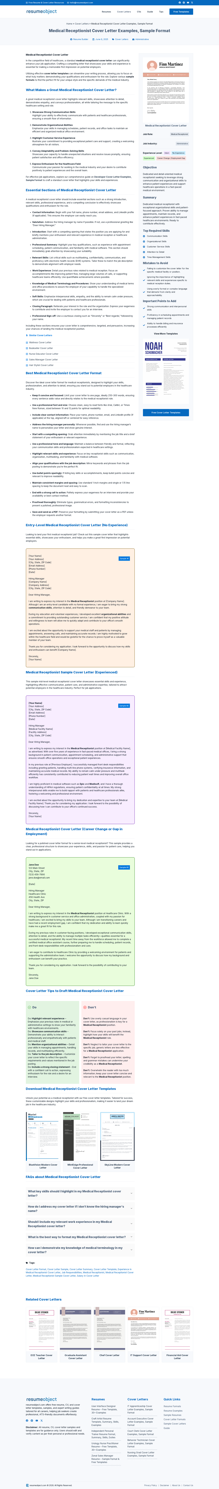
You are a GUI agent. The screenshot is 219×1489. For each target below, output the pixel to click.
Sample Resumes (172, 1415)
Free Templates (181, 11)
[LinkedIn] (37, 1420)
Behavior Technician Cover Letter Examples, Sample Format (141, 1443)
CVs (139, 11)
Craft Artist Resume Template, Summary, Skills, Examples (105, 1421)
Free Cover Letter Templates (166, 412)
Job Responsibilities (72, 1272)
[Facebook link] (180, 3)
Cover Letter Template (105, 1269)
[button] (80, 1193)
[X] (41, 1420)
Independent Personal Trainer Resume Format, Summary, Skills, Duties (104, 1434)
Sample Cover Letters (175, 1423)
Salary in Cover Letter (88, 1276)
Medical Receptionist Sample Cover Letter (54, 1276)
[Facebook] (27, 1420)
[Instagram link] (184, 3)
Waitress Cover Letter (40, 342)
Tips (161, 11)
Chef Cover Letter (109, 1355)
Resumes (106, 11)
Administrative (142, 39)
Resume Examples (173, 1410)
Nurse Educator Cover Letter (43, 354)
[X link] (192, 3)
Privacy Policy (150, 1485)
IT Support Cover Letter (143, 1355)
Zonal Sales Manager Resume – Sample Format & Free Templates (105, 1458)
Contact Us (188, 1485)
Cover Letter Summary (81, 1269)
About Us (176, 1485)
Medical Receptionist (93, 1272)
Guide (150, 11)
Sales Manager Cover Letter (43, 359)
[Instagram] (32, 1420)
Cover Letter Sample (57, 1269)
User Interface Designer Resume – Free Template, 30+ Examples (104, 1409)
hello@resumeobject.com (81, 3)
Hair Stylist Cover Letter (41, 365)
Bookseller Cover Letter (41, 348)
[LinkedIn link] (188, 3)
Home (69, 23)
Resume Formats (172, 1406)
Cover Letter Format (36, 1269)
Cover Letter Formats (175, 1419)
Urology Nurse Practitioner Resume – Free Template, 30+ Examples (105, 1446)
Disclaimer (164, 1485)
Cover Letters (124, 11)
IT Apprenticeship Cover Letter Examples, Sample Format (140, 1409)
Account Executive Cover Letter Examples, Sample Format (140, 1421)
